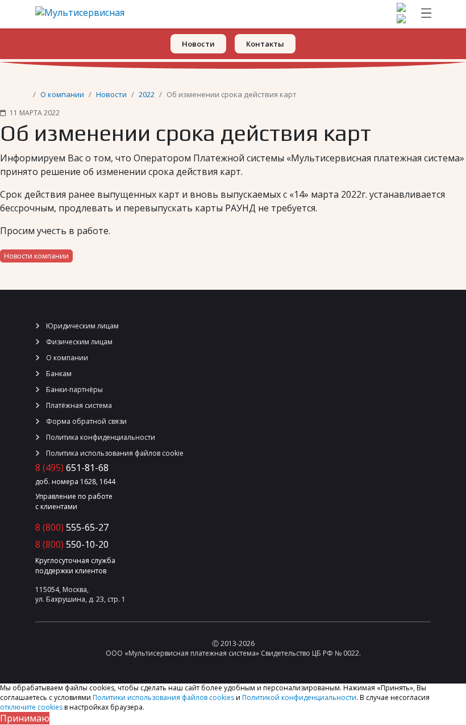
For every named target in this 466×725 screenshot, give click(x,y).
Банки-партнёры (73, 389)
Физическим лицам (78, 342)
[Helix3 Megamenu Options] (426, 14)
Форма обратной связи (85, 421)
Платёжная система (78, 405)
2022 (147, 94)
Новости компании (36, 256)
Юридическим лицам (81, 326)
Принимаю (24, 718)
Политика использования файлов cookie (114, 453)
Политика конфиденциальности (99, 437)
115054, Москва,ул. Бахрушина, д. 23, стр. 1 (80, 594)
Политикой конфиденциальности (299, 697)
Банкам (58, 373)
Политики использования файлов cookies (163, 697)
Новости (111, 94)
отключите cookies (31, 707)
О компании (62, 94)
